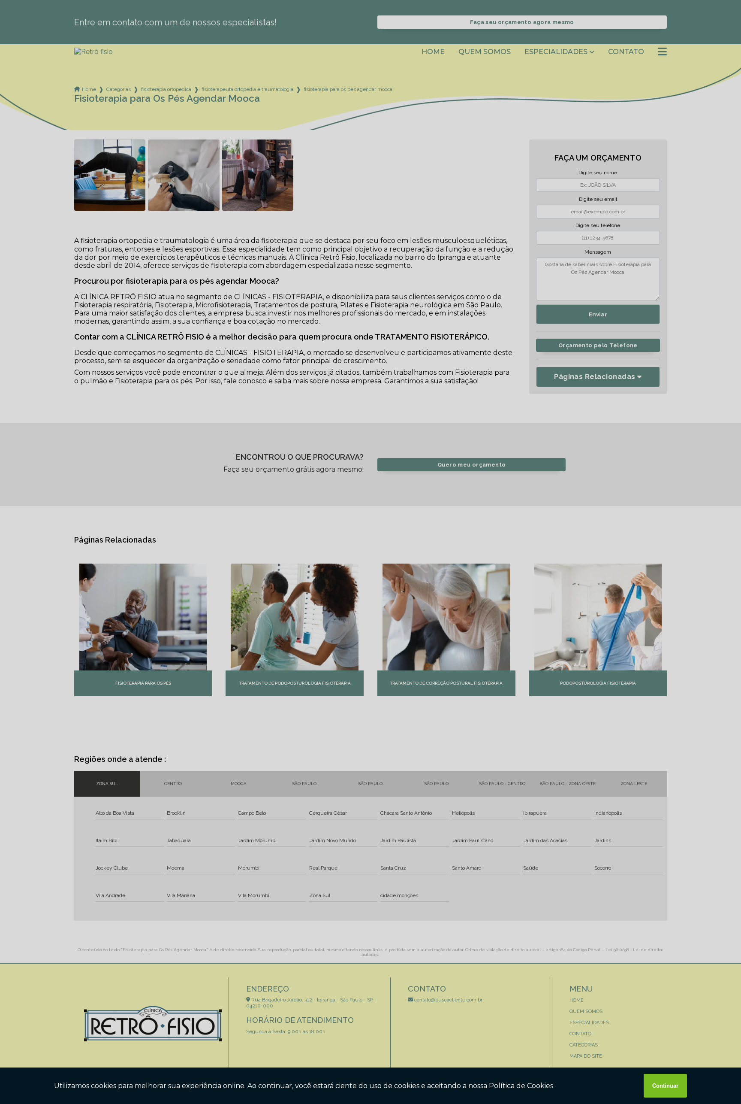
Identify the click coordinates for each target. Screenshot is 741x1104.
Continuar (665, 1086)
